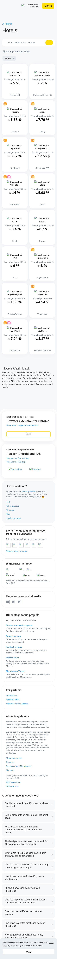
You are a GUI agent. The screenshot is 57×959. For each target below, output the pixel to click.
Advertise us (11, 695)
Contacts (10, 762)
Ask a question (29, 491)
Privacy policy (12, 786)
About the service (14, 758)
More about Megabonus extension (22, 425)
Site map (10, 770)
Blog (8, 514)
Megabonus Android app (17, 458)
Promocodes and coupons (19, 625)
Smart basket (12, 658)
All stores (10, 510)
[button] (49, 42)
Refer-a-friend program (16, 551)
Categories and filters (18, 51)
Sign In (48, 6)
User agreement (13, 782)
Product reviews (14, 647)
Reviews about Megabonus (18, 766)
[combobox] (28, 42)
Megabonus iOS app (15, 462)
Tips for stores (12, 699)
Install (28, 434)
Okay (28, 952)
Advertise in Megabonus (17, 703)
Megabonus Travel (15, 671)
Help (8, 502)
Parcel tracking (13, 636)
